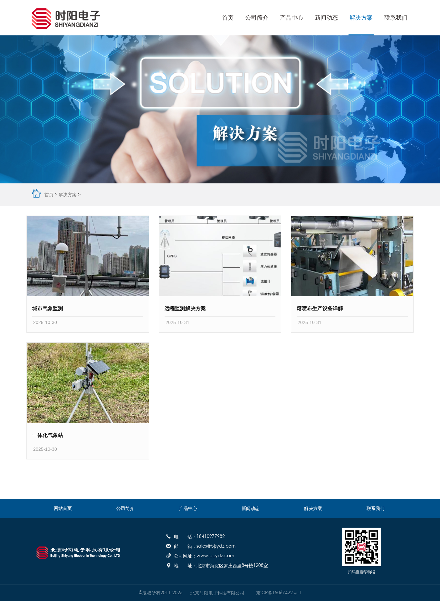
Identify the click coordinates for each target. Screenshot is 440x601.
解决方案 (361, 18)
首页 (228, 18)
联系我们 (395, 18)
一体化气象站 (47, 435)
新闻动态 (326, 18)
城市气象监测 (47, 308)
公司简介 (256, 18)
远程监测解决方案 (185, 308)
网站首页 (63, 508)
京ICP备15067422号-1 (276, 593)
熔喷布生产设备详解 (320, 308)
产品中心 (291, 18)
